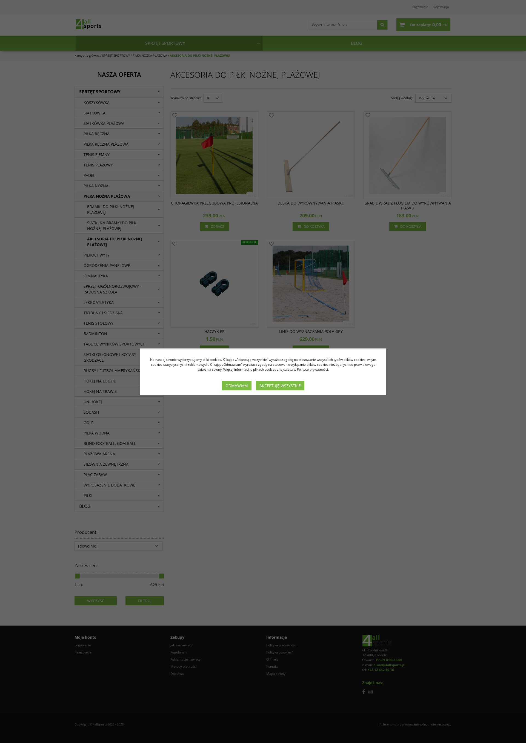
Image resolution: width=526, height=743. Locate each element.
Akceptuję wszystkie (280, 385)
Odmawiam (236, 385)
